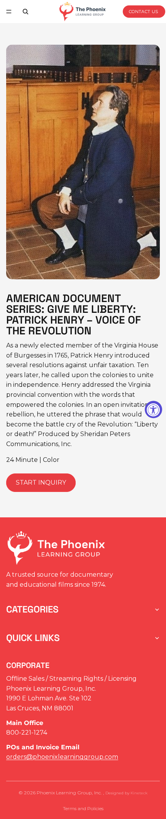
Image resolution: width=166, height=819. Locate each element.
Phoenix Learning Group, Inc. (70, 793)
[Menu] (9, 11)
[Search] (25, 11)
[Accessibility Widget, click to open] (153, 409)
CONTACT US (143, 11)
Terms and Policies (83, 808)
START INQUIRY (41, 482)
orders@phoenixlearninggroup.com (62, 756)
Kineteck (138, 793)
